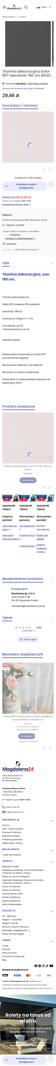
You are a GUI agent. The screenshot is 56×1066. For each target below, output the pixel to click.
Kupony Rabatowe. (11, 900)
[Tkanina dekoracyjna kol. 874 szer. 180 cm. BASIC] (28, 137)
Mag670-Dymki (10, 923)
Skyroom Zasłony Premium (15, 926)
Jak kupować (26, 526)
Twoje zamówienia (11, 854)
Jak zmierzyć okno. (9, 527)
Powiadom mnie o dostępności (26, 186)
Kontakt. (6, 949)
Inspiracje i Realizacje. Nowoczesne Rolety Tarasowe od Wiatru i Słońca (23, 871)
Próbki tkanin (26, 546)
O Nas (5, 945)
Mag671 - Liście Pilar (12, 919)
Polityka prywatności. (12, 839)
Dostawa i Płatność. (12, 832)
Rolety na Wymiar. (11, 890)
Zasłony (22, 17)
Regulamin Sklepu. (11, 836)
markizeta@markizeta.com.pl (28, 606)
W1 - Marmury (9, 916)
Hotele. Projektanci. (11, 897)
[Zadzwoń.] (10, 498)
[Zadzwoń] (45, 498)
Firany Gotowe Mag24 (13, 934)
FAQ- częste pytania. (12, 828)
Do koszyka (28, 480)
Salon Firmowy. (9, 952)
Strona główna (8, 17)
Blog (4, 960)
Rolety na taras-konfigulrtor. (16, 876)
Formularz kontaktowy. (13, 956)
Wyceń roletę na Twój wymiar (28, 1045)
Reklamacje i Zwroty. (12, 843)
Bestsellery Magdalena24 (15, 930)
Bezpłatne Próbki (10, 866)
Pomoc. (6, 825)
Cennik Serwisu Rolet (12, 893)
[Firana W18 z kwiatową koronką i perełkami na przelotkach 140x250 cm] (28, 688)
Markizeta (7, 214)
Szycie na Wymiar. (11, 886)
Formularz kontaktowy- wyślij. (15, 204)
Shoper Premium (43, 988)
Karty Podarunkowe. (12, 904)
